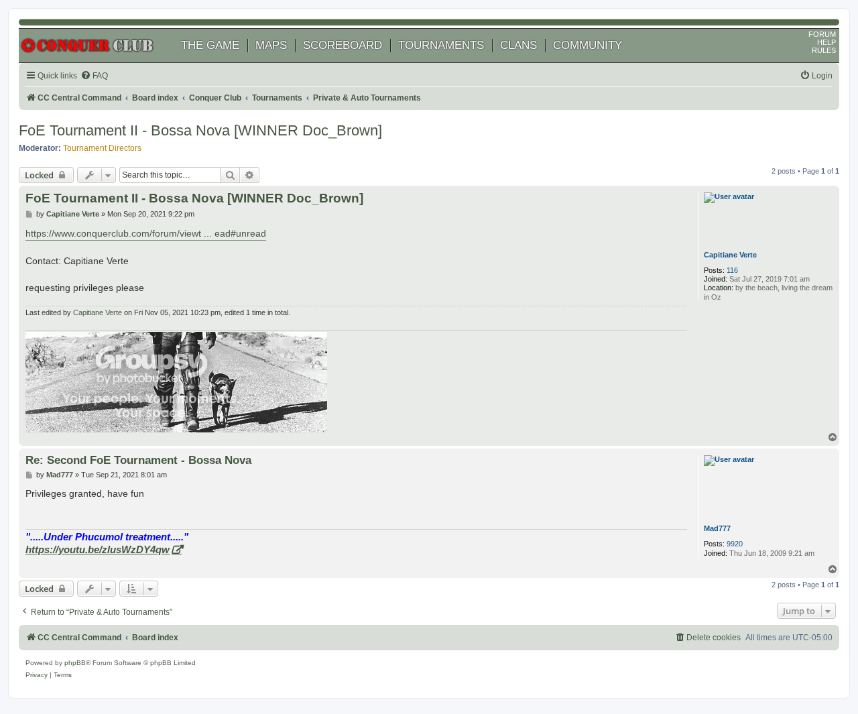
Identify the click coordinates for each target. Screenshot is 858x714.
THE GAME (210, 45)
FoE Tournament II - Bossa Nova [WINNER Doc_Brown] (200, 130)
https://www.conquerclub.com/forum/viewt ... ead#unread (145, 233)
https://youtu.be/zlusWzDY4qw (97, 549)
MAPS (271, 45)
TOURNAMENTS (441, 45)
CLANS (518, 45)
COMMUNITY (587, 45)
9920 (735, 544)
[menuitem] (94, 76)
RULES (824, 50)
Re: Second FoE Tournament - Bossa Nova (138, 460)
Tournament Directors (102, 148)
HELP (826, 42)
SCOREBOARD (342, 45)
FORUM (822, 34)
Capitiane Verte (730, 255)
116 (732, 270)
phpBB (75, 662)
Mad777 (717, 528)
